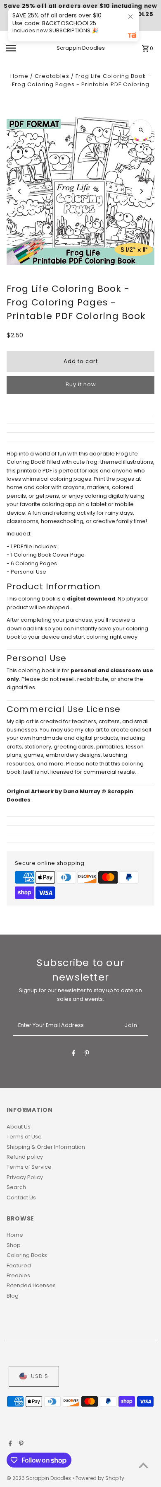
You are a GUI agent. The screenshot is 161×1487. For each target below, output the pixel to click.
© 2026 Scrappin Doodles (39, 1478)
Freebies (18, 1275)
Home (19, 76)
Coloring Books (27, 1255)
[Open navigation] (20, 48)
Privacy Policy (25, 1177)
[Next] (141, 191)
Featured (19, 1265)
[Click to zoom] (141, 130)
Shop (14, 1245)
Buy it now (81, 384)
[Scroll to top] (143, 1465)
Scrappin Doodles (81, 47)
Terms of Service (29, 1166)
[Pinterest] (87, 1054)
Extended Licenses (31, 1285)
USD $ (39, 1376)
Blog (13, 1295)
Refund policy (25, 1156)
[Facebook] (73, 1054)
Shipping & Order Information (46, 1146)
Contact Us (21, 1197)
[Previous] (20, 191)
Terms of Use (24, 1136)
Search (16, 1187)
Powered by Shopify (100, 1478)
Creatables (52, 76)
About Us (19, 1126)
